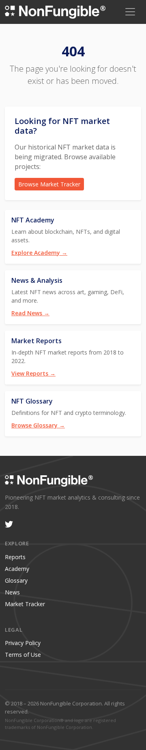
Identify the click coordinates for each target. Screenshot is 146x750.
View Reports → (33, 373)
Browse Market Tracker (49, 184)
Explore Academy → (39, 252)
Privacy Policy (23, 643)
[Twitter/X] (9, 524)
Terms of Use (23, 654)
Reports (15, 557)
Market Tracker (25, 604)
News (12, 592)
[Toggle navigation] (130, 11)
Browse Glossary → (38, 425)
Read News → (30, 313)
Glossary (16, 580)
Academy (17, 569)
